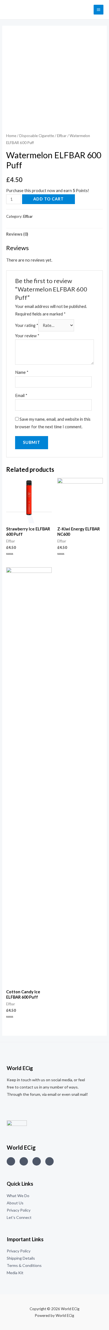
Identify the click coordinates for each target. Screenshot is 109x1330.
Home (11, 135)
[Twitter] (24, 1161)
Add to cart (48, 199)
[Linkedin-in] (36, 1161)
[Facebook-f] (49, 1161)
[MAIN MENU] (98, 10)
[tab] (54, 234)
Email (21, 395)
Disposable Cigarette (36, 135)
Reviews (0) (17, 234)
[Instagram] (11, 1161)
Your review (27, 335)
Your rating (26, 325)
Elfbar (62, 135)
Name (22, 372)
